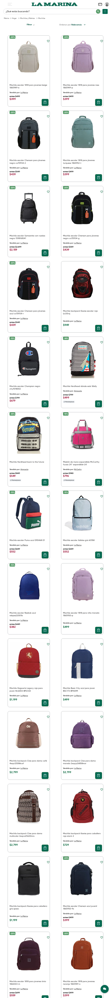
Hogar (14, 18)
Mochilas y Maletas (27, 18)
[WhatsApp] (105, 989)
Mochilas (41, 18)
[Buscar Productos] (98, 11)
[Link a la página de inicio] (6, 18)
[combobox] (52, 11)
